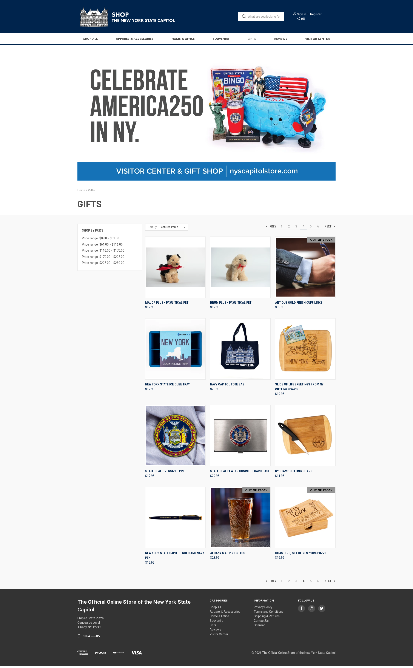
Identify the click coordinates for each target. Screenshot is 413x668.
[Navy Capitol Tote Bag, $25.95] (240, 349)
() (303, 18)
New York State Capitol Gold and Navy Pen (174, 555)
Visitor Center (317, 39)
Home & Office (183, 39)
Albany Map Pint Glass (227, 553)
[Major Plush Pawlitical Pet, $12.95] (175, 267)
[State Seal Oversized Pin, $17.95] (175, 435)
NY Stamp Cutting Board (293, 471)
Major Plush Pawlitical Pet (166, 303)
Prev (272, 226)
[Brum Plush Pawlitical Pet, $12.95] (240, 267)
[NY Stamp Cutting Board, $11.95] (305, 435)
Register (316, 14)
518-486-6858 (91, 636)
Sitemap (259, 625)
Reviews (280, 39)
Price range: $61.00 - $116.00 (102, 244)
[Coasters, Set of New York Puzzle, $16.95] (305, 517)
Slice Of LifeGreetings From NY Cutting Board (299, 386)
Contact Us (261, 620)
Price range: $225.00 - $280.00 (103, 263)
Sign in (301, 14)
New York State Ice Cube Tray (167, 384)
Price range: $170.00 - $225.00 (103, 257)
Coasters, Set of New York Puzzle (301, 553)
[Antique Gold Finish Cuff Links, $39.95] (305, 267)
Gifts (252, 39)
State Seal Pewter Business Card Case (240, 471)
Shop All (90, 39)
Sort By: (152, 227)
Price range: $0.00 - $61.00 (100, 238)
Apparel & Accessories (134, 39)
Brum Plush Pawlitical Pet (230, 303)
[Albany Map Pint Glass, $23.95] (240, 517)
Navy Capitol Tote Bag (227, 384)
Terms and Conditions (269, 611)
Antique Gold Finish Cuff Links (298, 303)
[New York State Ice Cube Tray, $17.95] (175, 349)
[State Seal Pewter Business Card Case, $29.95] (240, 435)
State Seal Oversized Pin (164, 471)
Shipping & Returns (267, 616)
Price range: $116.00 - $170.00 (103, 250)
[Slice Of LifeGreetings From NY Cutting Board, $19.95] (305, 349)
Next (328, 226)
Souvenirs (221, 39)
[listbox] (173, 227)
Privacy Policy (263, 607)
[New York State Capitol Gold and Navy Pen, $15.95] (175, 517)
